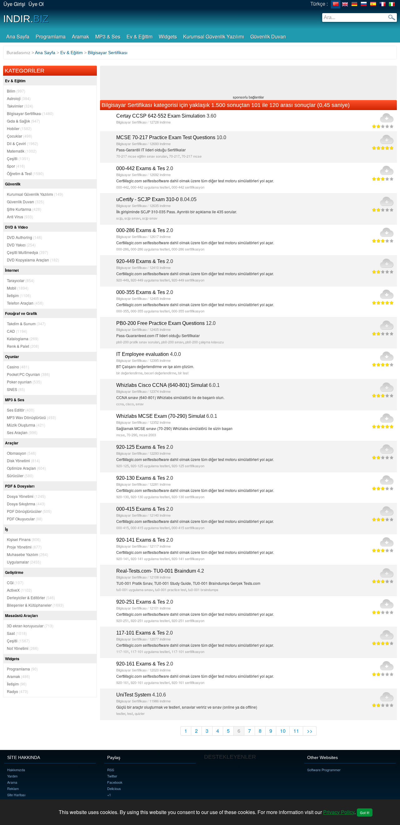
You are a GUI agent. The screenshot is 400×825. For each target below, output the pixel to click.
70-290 (132, 434)
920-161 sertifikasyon (188, 682)
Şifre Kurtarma (24, 209)
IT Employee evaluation (142, 354)
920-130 (122, 496)
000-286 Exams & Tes (140, 230)
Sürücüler (20, 475)
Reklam (13, 788)
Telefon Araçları (25, 303)
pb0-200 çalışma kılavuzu (204, 341)
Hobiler (19, 128)
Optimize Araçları (26, 468)
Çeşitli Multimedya (27, 252)
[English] (345, 4)
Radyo (17, 691)
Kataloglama (22, 338)
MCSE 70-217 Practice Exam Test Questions (165, 137)
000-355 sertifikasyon (188, 310)
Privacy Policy (338, 812)
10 (283, 730)
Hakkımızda (16, 769)
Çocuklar (19, 136)
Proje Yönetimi (24, 546)
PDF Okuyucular (24, 518)
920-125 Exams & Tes (140, 447)
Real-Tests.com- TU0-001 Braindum (156, 571)
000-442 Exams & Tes (140, 168)
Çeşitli (18, 158)
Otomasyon (21, 453)
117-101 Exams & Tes (140, 632)
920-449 (122, 279)
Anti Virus (20, 216)
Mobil (17, 288)
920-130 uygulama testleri (150, 496)
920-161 (122, 682)
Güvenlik (13, 184)
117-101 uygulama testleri (150, 651)
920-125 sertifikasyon (188, 465)
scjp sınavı (132, 217)
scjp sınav (150, 217)
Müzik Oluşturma (26, 425)
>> (309, 730)
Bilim (16, 91)
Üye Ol (36, 4)
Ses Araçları (22, 432)
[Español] (373, 4)
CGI (15, 582)
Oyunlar (12, 356)
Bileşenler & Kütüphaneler (35, 605)
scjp (119, 217)
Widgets (168, 36)
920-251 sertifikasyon (188, 620)
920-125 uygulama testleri (150, 465)
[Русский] (363, 4)
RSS (110, 769)
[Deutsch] (354, 4)
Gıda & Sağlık (23, 121)
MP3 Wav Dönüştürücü (31, 417)
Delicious (114, 788)
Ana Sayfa (17, 36)
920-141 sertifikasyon (188, 558)
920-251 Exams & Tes (140, 602)
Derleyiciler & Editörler (31, 597)
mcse (120, 434)
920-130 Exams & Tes (140, 478)
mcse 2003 (147, 434)
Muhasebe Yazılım (27, 554)
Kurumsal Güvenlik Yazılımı (213, 36)
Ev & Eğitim (139, 36)
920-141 (122, 558)
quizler (140, 713)
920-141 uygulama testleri (150, 558)
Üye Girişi (14, 4)
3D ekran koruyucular (30, 625)
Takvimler (20, 106)
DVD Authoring (24, 237)
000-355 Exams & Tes (140, 292)
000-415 (122, 527)
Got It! (364, 812)
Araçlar (11, 443)
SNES (16, 389)
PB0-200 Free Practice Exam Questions (160, 323)
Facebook (114, 782)
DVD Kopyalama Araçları (33, 259)
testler (120, 713)
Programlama (51, 36)
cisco (130, 403)
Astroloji (19, 98)
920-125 (122, 465)
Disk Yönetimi (23, 460)
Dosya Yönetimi (26, 496)
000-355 (122, 310)
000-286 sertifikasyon (188, 248)
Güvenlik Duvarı (268, 36)
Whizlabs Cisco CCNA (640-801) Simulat (162, 385)
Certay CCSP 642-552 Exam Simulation (160, 116)
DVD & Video (16, 227)
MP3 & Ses (107, 36)
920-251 (122, 620)
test (130, 713)
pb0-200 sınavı (172, 341)
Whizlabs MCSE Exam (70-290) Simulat (160, 416)
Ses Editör (20, 410)
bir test (183, 372)
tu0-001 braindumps (203, 589)
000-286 (122, 248)
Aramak (80, 36)
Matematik (22, 151)
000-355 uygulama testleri (150, 310)
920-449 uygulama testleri (150, 279)
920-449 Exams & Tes (140, 261)
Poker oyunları (24, 381)
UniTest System (133, 694)
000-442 (122, 187)
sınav (140, 403)
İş (6, 529)
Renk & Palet (23, 346)
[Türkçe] (335, 4)
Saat (17, 633)
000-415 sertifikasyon (188, 527)
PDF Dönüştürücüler (29, 511)
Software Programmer (324, 769)
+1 (109, 794)
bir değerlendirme (129, 372)
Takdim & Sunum (26, 323)
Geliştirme (14, 572)
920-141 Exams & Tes (140, 540)
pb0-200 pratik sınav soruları (137, 341)
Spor (16, 166)
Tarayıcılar (20, 280)
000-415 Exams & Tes (140, 509)
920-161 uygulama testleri (150, 682)
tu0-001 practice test (170, 589)
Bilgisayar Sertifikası (30, 113)
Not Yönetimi (22, 648)
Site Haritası (16, 794)
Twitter (112, 775)
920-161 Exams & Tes (140, 663)
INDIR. (26, 18)
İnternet (12, 270)
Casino (18, 366)
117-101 (122, 651)
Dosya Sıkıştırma (26, 503)
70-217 (174, 156)
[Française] (382, 4)
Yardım (12, 775)
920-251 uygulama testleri (150, 620)
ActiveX (19, 590)
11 (296, 730)
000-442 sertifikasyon (188, 187)
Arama (12, 782)
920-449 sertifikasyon (188, 279)
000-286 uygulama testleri (150, 248)
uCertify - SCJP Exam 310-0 (147, 199)
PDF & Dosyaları (19, 486)
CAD (17, 331)
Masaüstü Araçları (21, 615)
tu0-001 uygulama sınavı (134, 589)
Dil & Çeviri (22, 143)
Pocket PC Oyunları (28, 374)
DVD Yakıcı (21, 244)
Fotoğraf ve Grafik (21, 313)
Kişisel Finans (24, 539)
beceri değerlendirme (160, 372)
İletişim (19, 295)
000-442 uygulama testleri (150, 187)
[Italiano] (392, 4)
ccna (120, 403)
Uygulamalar (24, 561)
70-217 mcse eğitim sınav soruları (141, 156)
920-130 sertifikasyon (188, 496)
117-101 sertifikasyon (188, 651)
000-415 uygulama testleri (150, 527)
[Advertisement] (248, 81)
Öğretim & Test (25, 173)
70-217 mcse (192, 156)
